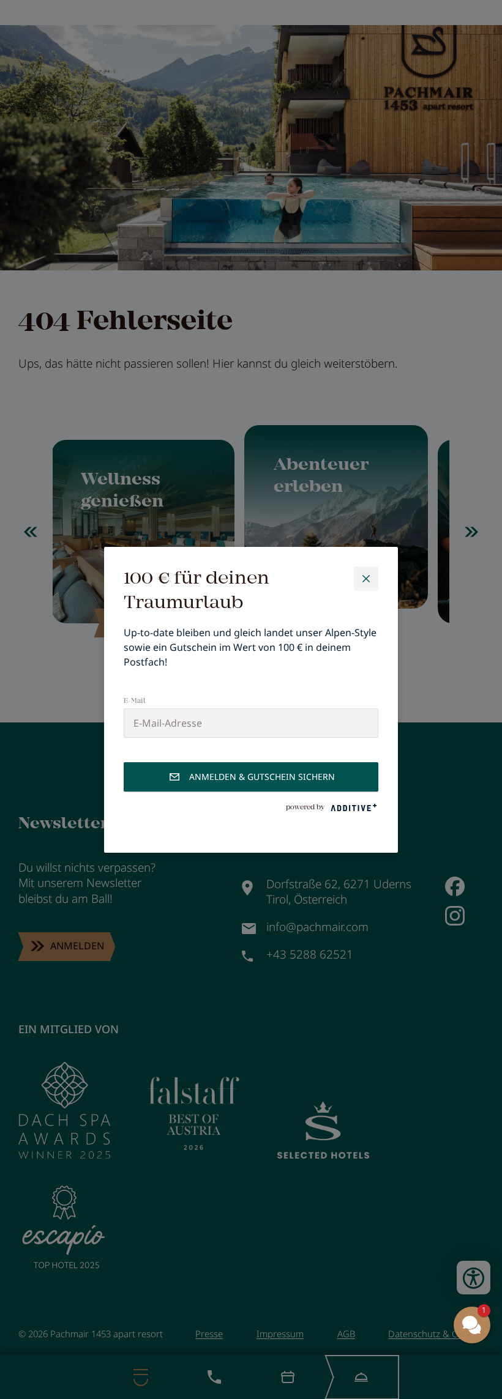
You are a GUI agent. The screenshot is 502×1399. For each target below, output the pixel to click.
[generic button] (366, 578)
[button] (472, 1325)
